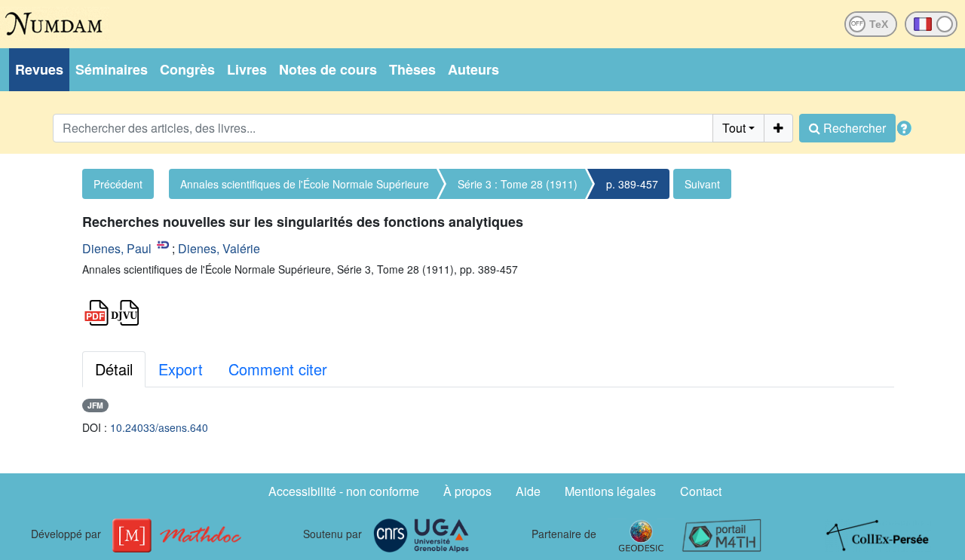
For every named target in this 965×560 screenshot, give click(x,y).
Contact (700, 491)
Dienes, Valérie (219, 248)
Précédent (117, 183)
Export (180, 369)
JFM (95, 405)
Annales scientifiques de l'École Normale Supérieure (304, 183)
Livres (247, 69)
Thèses (412, 69)
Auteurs (473, 69)
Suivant (702, 183)
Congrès (187, 69)
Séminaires (111, 69)
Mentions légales (610, 491)
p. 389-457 (632, 183)
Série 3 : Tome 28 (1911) (517, 183)
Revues (39, 69)
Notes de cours (328, 69)
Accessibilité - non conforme (343, 491)
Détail (114, 369)
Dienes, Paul (117, 248)
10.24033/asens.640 (159, 427)
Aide (528, 491)
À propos (467, 491)
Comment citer (277, 369)
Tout (734, 127)
